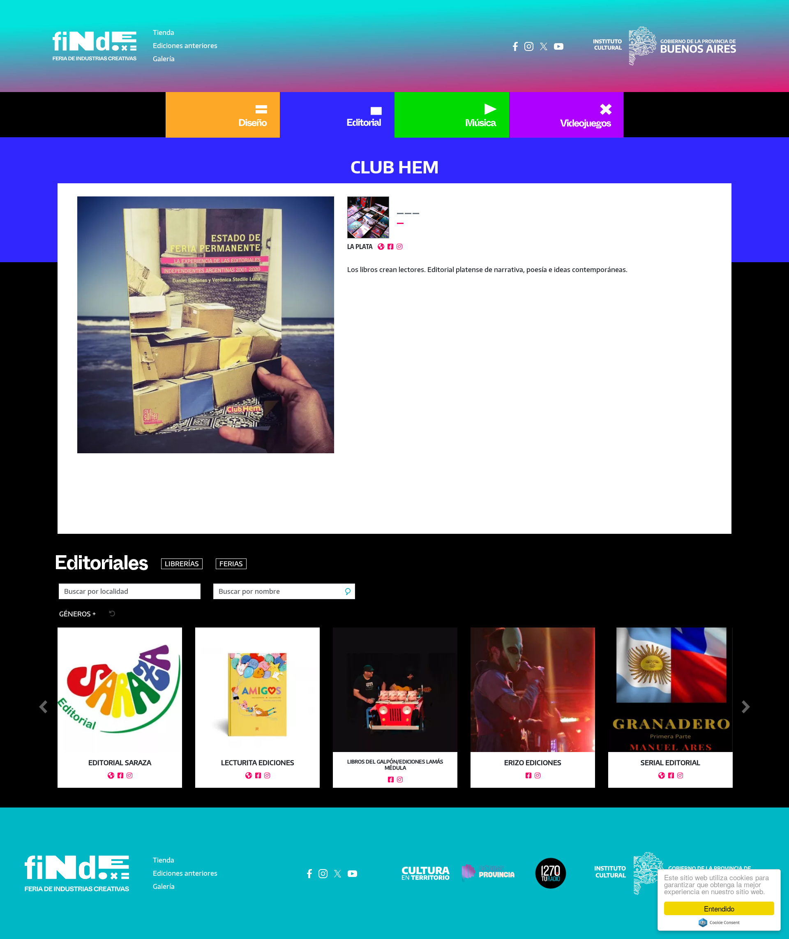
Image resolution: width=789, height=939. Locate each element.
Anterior (43, 707)
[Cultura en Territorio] (425, 872)
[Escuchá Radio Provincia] (551, 872)
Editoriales (101, 566)
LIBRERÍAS (182, 564)
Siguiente (745, 707)
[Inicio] (94, 46)
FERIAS (231, 564)
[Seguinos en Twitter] (544, 46)
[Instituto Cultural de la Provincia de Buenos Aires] (664, 45)
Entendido (719, 908)
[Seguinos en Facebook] (515, 46)
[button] (205, 358)
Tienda (163, 32)
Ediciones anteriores (185, 46)
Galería (164, 59)
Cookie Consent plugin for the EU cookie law (719, 922)
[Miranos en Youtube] (559, 46)
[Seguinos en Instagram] (529, 46)
